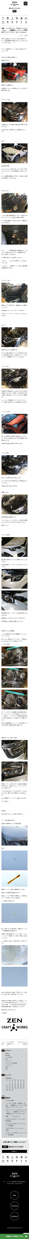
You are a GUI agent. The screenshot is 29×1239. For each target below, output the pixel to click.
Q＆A (6, 1059)
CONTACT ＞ (14, 1151)
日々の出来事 (8, 1057)
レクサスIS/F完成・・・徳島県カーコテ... (8, 1043)
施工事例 (7, 1055)
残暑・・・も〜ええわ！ (13, 1116)
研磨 (6, 1069)
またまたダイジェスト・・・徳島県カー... (22, 1043)
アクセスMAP (10, 1100)
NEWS (7, 1053)
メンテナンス (8, 1065)
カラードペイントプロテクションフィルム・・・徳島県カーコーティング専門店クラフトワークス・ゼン (16, 1111)
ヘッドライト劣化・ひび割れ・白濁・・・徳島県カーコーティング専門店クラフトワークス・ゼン (16, 1105)
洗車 (6, 1067)
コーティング (8, 1061)
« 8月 (3, 1096)
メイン (3, 1042)
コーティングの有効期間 (11, 1063)
